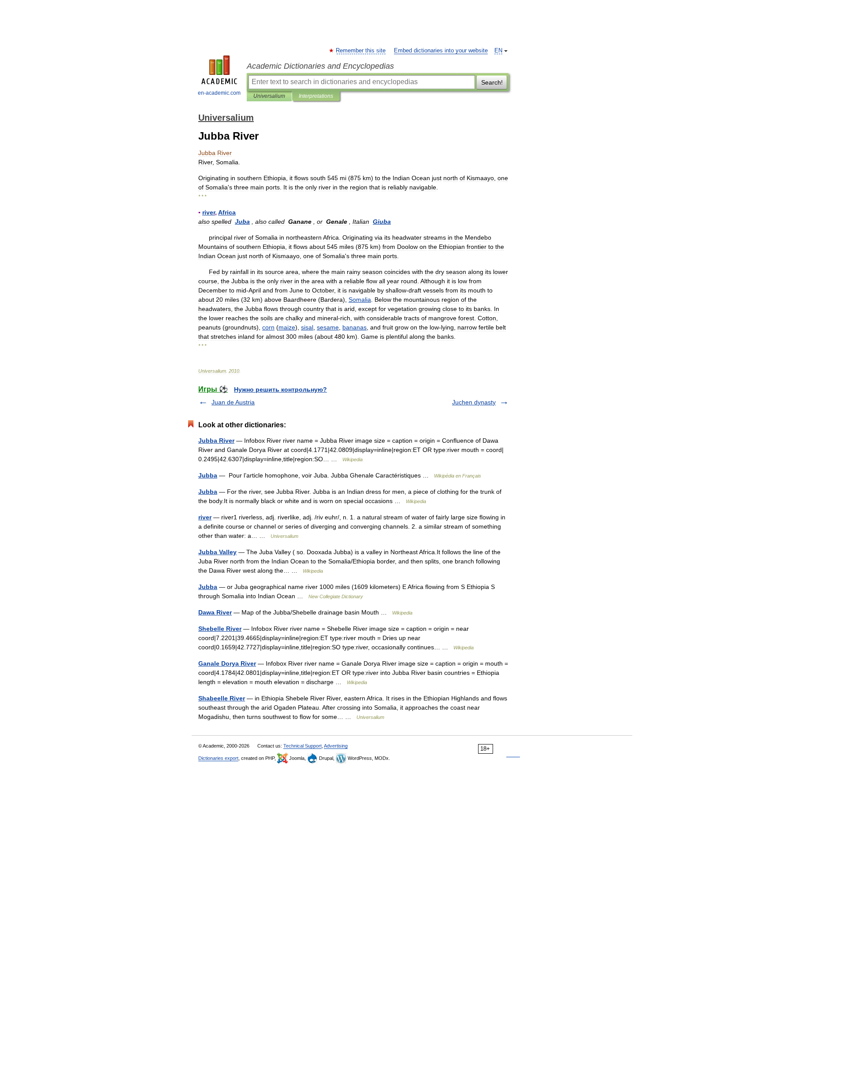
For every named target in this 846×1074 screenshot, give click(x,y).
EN (498, 51)
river (205, 517)
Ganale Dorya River (227, 663)
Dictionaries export (218, 758)
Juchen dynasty (474, 402)
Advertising (336, 745)
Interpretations (316, 96)
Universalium (269, 96)
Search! (492, 82)
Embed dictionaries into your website (441, 51)
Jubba (207, 475)
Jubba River (216, 440)
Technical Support (302, 745)
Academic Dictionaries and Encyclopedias (320, 66)
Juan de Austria (233, 402)
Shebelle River (219, 628)
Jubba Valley (217, 552)
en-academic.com (219, 93)
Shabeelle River (221, 698)
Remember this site (361, 51)
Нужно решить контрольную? (280, 389)
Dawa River (215, 612)
